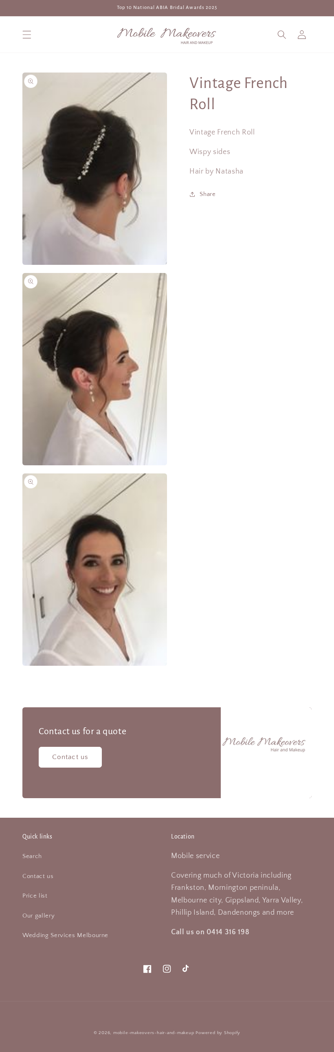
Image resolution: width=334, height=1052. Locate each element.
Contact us (70, 757)
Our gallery (38, 915)
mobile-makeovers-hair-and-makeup (153, 1032)
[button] (27, 34)
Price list (35, 895)
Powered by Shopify (218, 1032)
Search (32, 856)
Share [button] (207, 194)
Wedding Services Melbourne (65, 935)
